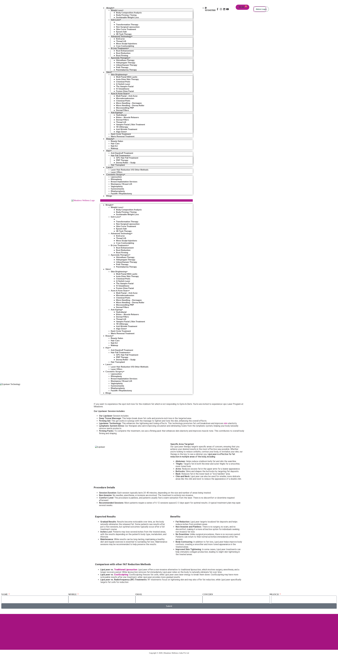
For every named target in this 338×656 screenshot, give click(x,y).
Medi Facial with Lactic (126, 77)
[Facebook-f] (217, 9)
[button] (146, 200)
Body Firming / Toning (126, 15)
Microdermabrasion (125, 98)
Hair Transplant (118, 165)
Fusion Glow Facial (125, 91)
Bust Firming (122, 55)
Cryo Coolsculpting (125, 46)
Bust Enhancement (125, 51)
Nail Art (114, 146)
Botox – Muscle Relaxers (127, 117)
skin (225, 423)
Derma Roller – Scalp (125, 162)
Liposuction (116, 177)
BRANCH (274, 594)
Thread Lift (121, 41)
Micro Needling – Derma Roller (130, 105)
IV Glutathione (122, 89)
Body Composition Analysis (129, 13)
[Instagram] (220, 9)
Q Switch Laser (123, 84)
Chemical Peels (123, 82)
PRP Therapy (122, 160)
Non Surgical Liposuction (128, 27)
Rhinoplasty (116, 179)
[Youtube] (227, 9)
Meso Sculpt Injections (126, 43)
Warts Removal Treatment (122, 136)
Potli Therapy (122, 67)
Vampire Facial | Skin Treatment (130, 124)
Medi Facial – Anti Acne (126, 96)
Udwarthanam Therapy (126, 65)
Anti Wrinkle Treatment (126, 129)
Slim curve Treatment (126, 29)
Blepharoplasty (118, 191)
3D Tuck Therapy (124, 34)
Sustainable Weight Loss (127, 17)
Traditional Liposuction (125, 569)
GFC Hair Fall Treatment (127, 158)
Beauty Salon (117, 141)
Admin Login (261, 9)
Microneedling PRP (125, 108)
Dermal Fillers (122, 110)
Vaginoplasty (117, 186)
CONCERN (208, 594)
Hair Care (115, 143)
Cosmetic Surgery (115, 174)
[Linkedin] (224, 9)
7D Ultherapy (122, 127)
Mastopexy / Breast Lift (121, 184)
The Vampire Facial (124, 86)
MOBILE (72, 594)
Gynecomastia (117, 189)
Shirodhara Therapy (125, 60)
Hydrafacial (121, 115)
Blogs (109, 196)
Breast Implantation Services (124, 181)
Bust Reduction (123, 53)
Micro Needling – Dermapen (129, 103)
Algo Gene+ (121, 132)
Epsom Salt (121, 32)
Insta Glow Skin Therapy (127, 79)
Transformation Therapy (127, 24)
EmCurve (120, 39)
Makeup (114, 148)
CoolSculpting (121, 574)
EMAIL (138, 594)
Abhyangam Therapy (125, 62)
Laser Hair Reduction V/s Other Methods (129, 170)
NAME (4, 594)
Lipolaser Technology (126, 22)
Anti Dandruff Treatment (122, 153)
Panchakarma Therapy (126, 70)
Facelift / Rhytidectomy (121, 193)
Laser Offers (116, 172)
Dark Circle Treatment (121, 134)
